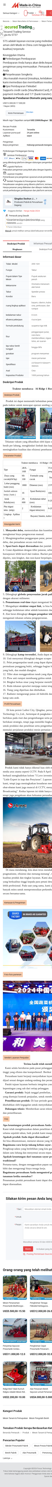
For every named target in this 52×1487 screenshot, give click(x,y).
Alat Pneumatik (29, 1452)
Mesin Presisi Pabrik (43, 1445)
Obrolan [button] (29, 112)
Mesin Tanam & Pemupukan (15, 1418)
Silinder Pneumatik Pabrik (16, 1445)
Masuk (8, 230)
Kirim (28, 1249)
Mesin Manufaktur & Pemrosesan (25, 21)
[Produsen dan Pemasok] (26, 5)
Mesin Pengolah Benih (39, 1418)
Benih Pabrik (10, 1452)
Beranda (6, 21)
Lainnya (7, 1458)
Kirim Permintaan (16, 113)
